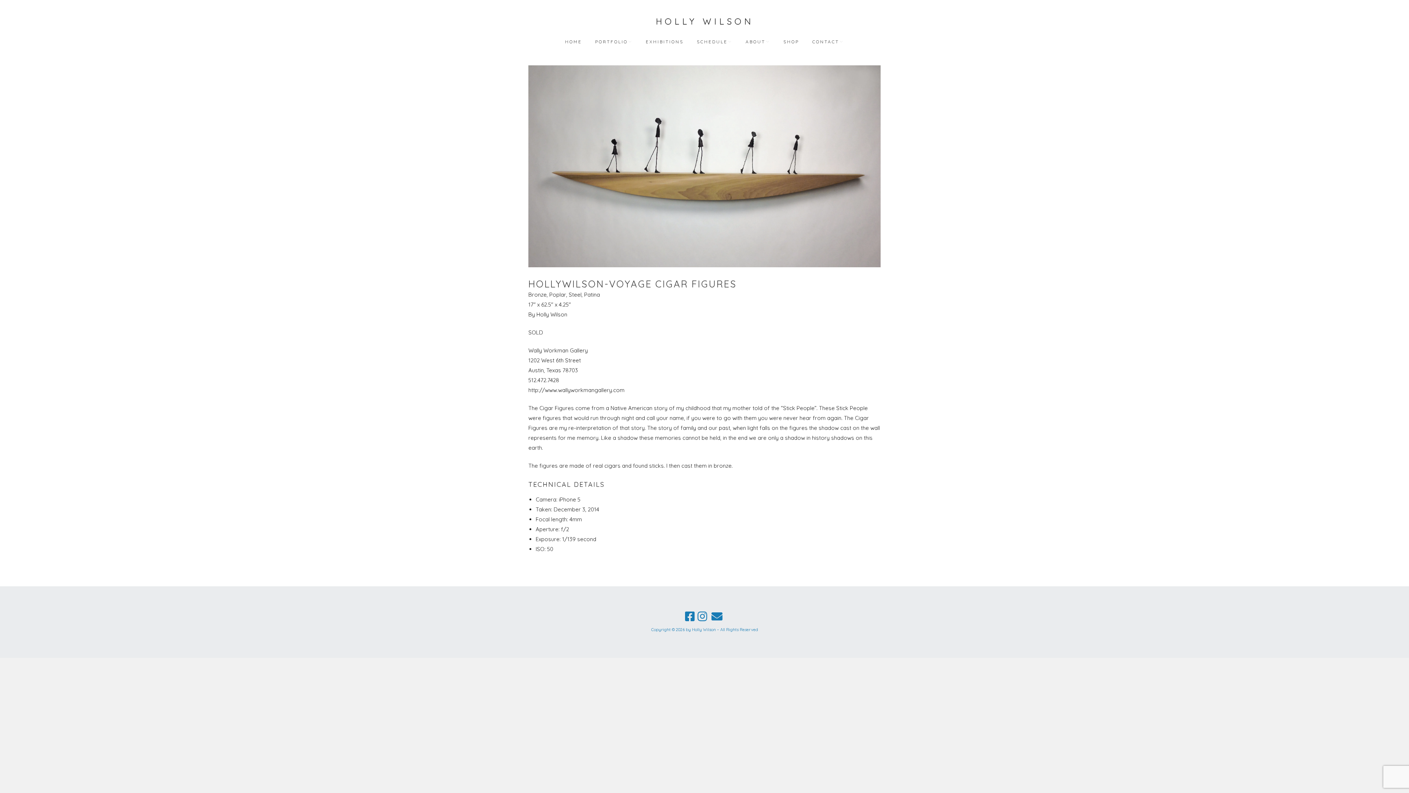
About (755, 41)
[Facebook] (690, 616)
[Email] (717, 616)
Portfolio (611, 41)
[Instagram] (702, 616)
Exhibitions (665, 41)
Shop (791, 41)
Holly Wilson (705, 21)
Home (573, 41)
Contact (825, 41)
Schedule (712, 41)
